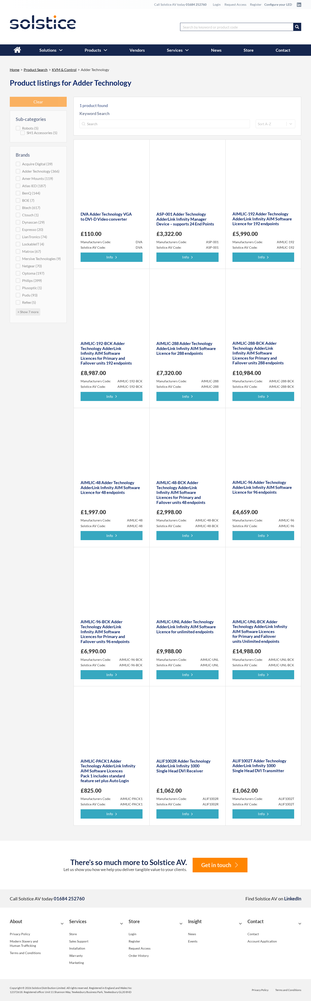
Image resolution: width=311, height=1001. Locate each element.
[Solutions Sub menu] (61, 50)
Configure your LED (278, 4)
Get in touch (216, 865)
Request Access (235, 4)
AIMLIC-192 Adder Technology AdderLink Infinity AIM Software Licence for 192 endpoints (262, 218)
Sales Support (78, 941)
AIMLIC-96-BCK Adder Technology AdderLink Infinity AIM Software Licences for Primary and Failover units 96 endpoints (105, 631)
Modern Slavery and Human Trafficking (24, 943)
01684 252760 (196, 4)
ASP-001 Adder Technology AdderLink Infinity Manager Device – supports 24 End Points (185, 219)
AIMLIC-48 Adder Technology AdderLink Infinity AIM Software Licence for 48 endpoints (110, 487)
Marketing (76, 963)
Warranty (76, 956)
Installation (77, 948)
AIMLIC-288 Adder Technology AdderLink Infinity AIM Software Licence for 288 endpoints (186, 348)
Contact (283, 50)
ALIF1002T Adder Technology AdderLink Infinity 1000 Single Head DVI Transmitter (259, 765)
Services (175, 50)
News (216, 50)
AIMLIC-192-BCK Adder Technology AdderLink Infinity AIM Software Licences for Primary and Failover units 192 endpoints (106, 353)
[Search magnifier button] (297, 27)
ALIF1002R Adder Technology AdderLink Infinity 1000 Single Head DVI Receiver (183, 765)
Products (93, 50)
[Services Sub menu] (187, 50)
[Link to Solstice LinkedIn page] (297, 4)
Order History (139, 956)
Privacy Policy (20, 934)
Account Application (262, 941)
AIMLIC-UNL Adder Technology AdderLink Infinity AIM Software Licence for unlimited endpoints (186, 626)
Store (249, 50)
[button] (37, 923)
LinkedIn (292, 898)
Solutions (47, 50)
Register (256, 4)
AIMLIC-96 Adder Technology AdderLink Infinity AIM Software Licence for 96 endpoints (262, 487)
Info (109, 257)
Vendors (137, 50)
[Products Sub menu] (105, 50)
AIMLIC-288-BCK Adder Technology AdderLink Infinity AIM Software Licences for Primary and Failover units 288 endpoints (258, 353)
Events (192, 941)
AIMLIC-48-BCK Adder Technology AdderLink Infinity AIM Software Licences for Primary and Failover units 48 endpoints (180, 492)
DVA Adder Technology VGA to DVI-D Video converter (106, 217)
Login (217, 4)
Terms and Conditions (25, 953)
